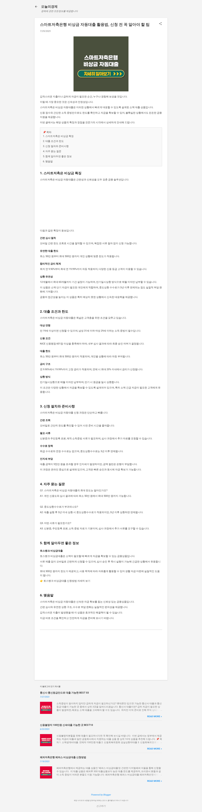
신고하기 (101, 806)
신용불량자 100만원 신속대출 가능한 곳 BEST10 (66, 725)
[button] (160, 24)
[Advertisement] (101, 205)
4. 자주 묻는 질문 (52, 151)
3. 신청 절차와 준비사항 (56, 146)
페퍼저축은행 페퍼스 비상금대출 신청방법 (63, 757)
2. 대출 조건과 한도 (53, 141)
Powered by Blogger (101, 794)
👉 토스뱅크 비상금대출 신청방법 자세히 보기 (65, 580)
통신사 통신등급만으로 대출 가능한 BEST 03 (64, 692)
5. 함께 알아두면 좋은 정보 (57, 156)
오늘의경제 (49, 7)
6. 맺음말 (48, 161)
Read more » (154, 716)
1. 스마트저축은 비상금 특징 (58, 136)
